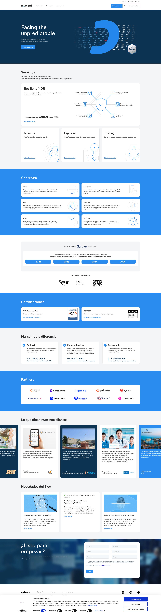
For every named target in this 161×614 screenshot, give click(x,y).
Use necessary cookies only (135, 609)
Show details (99, 610)
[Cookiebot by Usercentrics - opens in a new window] (22, 610)
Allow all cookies (136, 599)
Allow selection (135, 604)
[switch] (59, 610)
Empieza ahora (28, 47)
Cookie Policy (92, 605)
